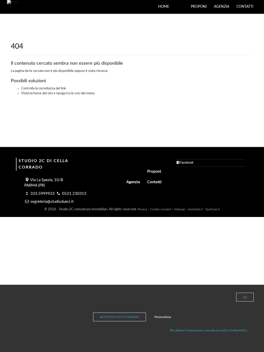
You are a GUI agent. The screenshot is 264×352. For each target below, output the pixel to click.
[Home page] (12, 2)
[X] (245, 297)
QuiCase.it (212, 209)
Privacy (142, 209)
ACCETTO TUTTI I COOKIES (119, 317)
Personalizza (162, 317)
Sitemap (179, 209)
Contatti (244, 7)
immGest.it (195, 209)
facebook (187, 162)
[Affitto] (183, 4)
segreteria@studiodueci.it (51, 202)
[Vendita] (176, 4)
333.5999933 (42, 194)
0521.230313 (74, 194)
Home (163, 7)
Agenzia (221, 7)
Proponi (199, 7)
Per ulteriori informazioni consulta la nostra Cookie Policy (208, 330)
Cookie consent (160, 209)
